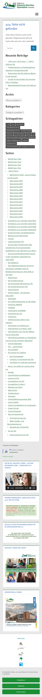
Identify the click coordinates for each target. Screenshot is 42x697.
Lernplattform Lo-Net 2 (16, 384)
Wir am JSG (12, 431)
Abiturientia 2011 (16, 199)
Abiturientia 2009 (16, 193)
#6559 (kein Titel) (14, 162)
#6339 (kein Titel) (14, 168)
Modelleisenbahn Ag (13, 140)
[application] (21, 481)
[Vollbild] (34, 488)
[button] (21, 481)
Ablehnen (21, 686)
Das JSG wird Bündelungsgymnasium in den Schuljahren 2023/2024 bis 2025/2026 (20, 257)
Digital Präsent (13, 290)
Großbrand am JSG (12, 127)
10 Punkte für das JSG (18, 418)
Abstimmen (20, 124)
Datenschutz (12, 278)
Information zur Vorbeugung (18, 326)
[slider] (19, 488)
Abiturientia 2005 (16, 181)
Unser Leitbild (13, 402)
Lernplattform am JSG (16, 381)
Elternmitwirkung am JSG (19, 435)
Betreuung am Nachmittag (18, 236)
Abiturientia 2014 (16, 205)
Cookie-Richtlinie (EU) (16, 242)
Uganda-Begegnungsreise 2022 (19, 399)
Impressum (12, 317)
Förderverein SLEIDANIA (17, 311)
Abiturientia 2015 (16, 208)
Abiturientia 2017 (16, 214)
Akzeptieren (21, 680)
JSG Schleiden (13, 349)
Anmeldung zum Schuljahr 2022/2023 (22, 221)
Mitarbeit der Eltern (15, 387)
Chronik (11, 239)
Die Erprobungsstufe (15, 281)
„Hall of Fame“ (13, 171)
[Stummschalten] (30, 488)
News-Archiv (12, 390)
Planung (25, 140)
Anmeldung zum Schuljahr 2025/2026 (22, 227)
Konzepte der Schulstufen (19, 427)
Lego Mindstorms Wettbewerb (19, 375)
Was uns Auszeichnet (15, 414)
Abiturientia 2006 (16, 184)
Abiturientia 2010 (16, 196)
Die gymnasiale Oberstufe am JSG (20, 284)
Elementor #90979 (15, 305)
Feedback (11, 308)
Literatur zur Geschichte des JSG (22, 359)
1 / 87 (8, 124)
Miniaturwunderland (13, 137)
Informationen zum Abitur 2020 (19, 329)
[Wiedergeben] (8, 488)
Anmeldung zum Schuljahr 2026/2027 (22, 230)
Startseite (11, 396)
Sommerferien (14, 452)
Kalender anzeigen (8, 456)
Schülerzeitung (13, 393)
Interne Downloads (15, 344)
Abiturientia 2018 (16, 217)
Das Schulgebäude (16, 356)
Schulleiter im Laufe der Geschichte (23, 362)
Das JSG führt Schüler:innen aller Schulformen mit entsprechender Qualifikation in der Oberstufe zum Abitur (21, 248)
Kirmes (28, 134)
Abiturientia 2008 (16, 190)
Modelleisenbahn (29, 137)
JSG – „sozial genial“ (15, 347)
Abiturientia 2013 (16, 202)
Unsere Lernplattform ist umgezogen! (22, 405)
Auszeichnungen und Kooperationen (21, 233)
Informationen (19, 134)
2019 (13, 124)
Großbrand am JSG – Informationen (18, 131)
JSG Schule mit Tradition (17, 352)
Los (33, 134)
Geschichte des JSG (15, 314)
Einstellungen (21, 692)
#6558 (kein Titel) (14, 159)
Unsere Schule (13, 408)
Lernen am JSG (13, 378)
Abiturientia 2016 (16, 211)
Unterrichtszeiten (14, 411)
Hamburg (9, 134)
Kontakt (11, 372)
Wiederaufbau (11, 143)
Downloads (12, 299)
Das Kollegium (13, 263)
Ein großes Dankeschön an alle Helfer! (22, 302)
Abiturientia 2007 (16, 187)
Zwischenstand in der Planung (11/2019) (20, 147)
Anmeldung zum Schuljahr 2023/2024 (22, 224)
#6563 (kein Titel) (14, 165)
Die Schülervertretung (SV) (18, 287)
